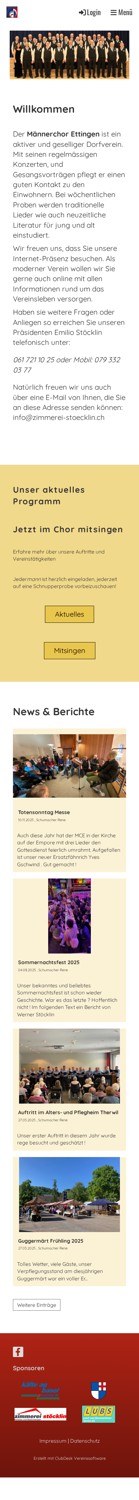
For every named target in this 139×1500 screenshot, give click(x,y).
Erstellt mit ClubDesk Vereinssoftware (70, 1458)
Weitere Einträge (36, 1305)
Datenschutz (85, 1441)
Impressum (53, 1441)
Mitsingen (69, 650)
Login (94, 12)
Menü (125, 12)
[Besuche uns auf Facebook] (18, 1353)
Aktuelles (69, 614)
